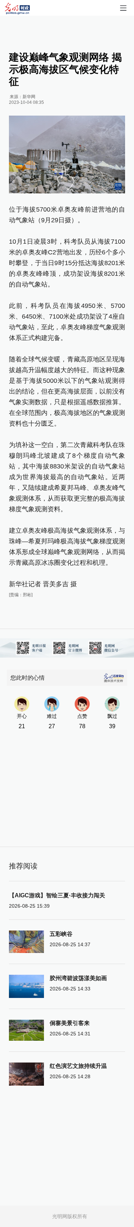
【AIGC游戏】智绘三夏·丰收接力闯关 (57, 895)
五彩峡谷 (61, 934)
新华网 (29, 96)
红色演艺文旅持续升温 (78, 1066)
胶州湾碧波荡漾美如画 (78, 978)
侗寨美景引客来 (70, 1023)
